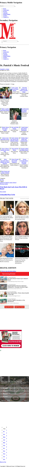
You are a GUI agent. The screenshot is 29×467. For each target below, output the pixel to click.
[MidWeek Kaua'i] (7, 38)
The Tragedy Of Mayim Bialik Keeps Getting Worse (22, 238)
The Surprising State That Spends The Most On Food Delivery (6, 217)
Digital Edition (6, 14)
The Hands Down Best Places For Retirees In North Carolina (6, 260)
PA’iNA (5, 11)
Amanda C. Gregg (4, 69)
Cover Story (6, 10)
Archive (5, 15)
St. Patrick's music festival (10, 182)
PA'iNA (2, 179)
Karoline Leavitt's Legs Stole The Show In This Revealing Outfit (22, 217)
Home (4, 8)
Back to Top (3, 462)
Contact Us (6, 17)
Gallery (2, 182)
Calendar (5, 13)
